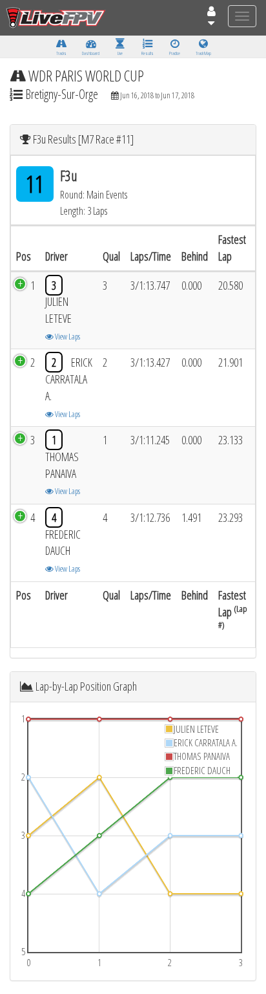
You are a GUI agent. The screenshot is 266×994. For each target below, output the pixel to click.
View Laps (67, 336)
